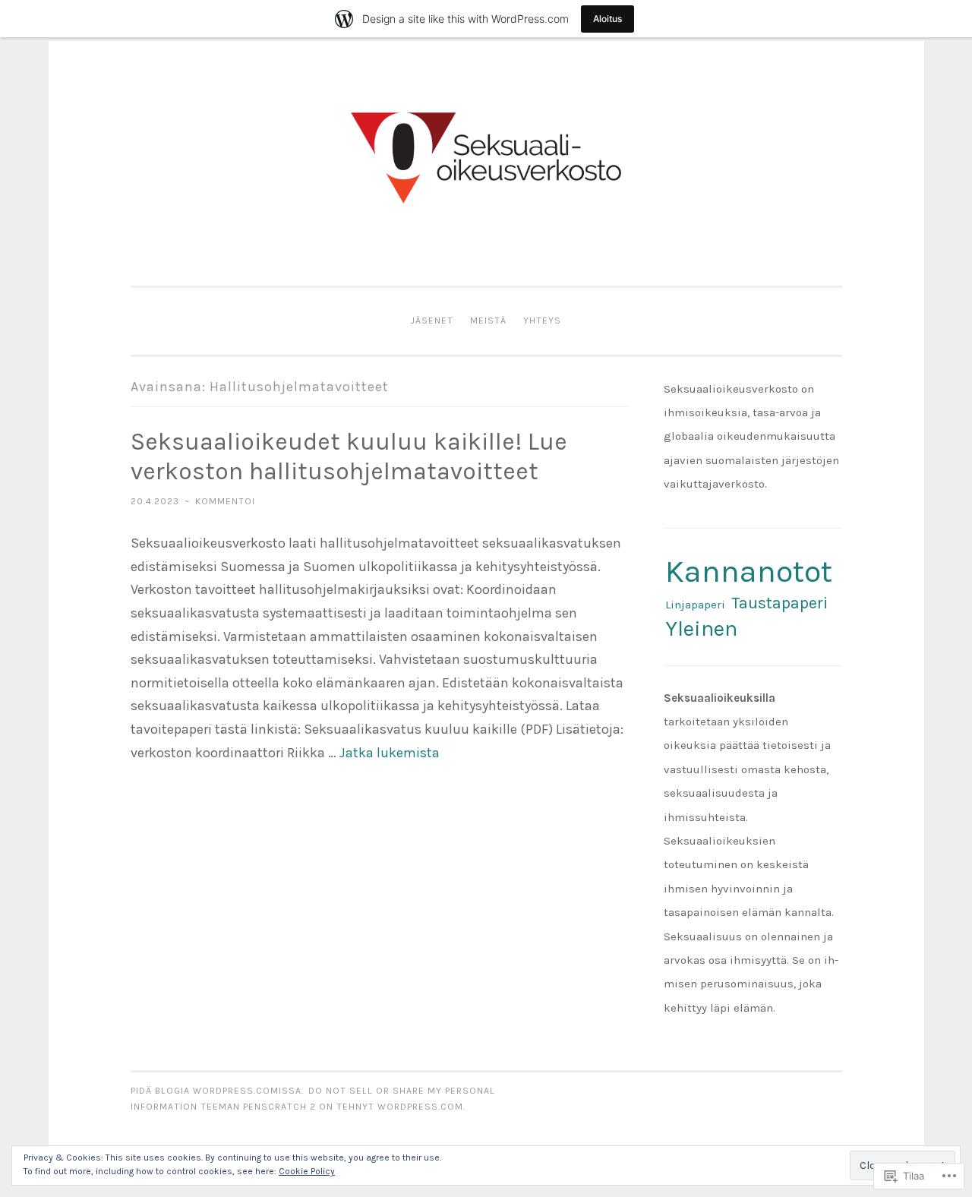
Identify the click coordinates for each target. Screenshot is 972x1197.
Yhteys (542, 320)
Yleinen (701, 628)
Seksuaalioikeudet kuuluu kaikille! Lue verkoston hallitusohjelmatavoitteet (349, 456)
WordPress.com (420, 1106)
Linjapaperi (695, 604)
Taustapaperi (779, 602)
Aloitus (607, 18)
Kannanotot (748, 571)
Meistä (488, 320)
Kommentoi (225, 501)
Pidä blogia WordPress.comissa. (217, 1090)
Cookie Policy (307, 1171)
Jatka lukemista (389, 752)
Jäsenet (432, 320)
